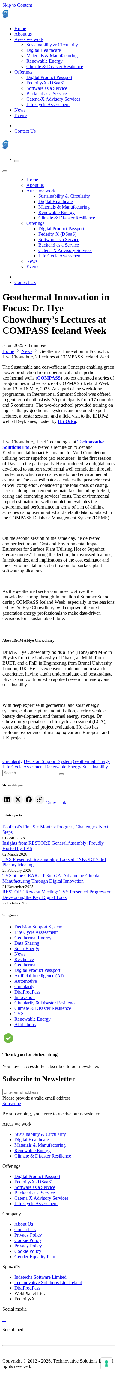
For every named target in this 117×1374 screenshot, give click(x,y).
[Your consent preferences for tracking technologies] (106, 1363)
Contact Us (25, 131)
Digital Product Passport (37, 1176)
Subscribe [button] (11, 1103)
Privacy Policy (28, 1234)
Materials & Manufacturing (40, 1145)
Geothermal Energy (91, 761)
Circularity (12, 761)
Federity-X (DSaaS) (33, 1181)
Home (8, 351)
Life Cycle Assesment (23, 766)
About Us (23, 1224)
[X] (4, 1319)
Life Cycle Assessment (36, 1203)
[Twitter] (18, 802)
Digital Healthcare (31, 1139)
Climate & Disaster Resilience (42, 1155)
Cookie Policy (27, 1240)
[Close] (4, 171)
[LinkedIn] (7, 802)
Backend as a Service (34, 1192)
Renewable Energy (63, 766)
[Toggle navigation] (16, 161)
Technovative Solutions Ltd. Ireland (48, 1282)
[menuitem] (20, 28)
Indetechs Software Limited (40, 1277)
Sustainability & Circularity (40, 1134)
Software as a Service (34, 1187)
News (26, 351)
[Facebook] (29, 802)
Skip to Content (17, 5)
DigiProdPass (27, 1287)
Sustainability (95, 766)
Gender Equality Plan (34, 1256)
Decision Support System (48, 761)
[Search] (61, 774)
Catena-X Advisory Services (41, 1198)
